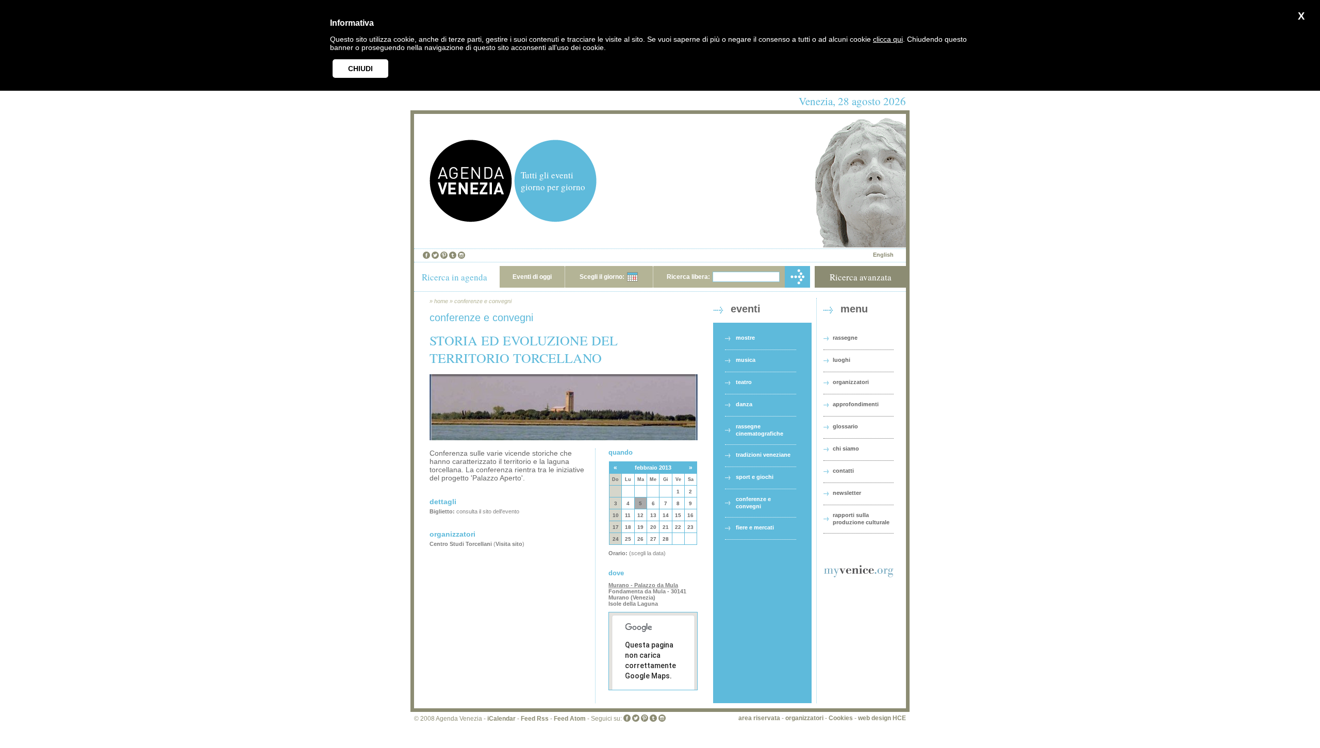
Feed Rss (535, 718)
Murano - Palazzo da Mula (643, 585)
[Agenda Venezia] (471, 219)
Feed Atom (570, 718)
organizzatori (851, 382)
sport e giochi (754, 477)
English (883, 255)
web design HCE (882, 718)
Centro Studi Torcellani (461, 544)
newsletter (847, 493)
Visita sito (509, 544)
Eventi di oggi (532, 276)
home (441, 301)
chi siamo (846, 448)
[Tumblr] (452, 255)
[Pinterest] (444, 255)
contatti (843, 471)
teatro (744, 382)
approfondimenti (856, 404)
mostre (745, 338)
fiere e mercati (755, 527)
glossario (845, 426)
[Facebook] (426, 255)
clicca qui (888, 39)
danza (744, 404)
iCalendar (501, 718)
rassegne (845, 338)
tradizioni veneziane (763, 455)
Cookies (841, 718)
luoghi (841, 360)
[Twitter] (435, 255)
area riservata (759, 718)
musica (745, 360)
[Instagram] (461, 255)
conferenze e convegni (483, 301)
